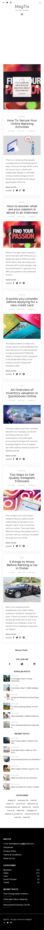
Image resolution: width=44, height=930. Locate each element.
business (22, 116)
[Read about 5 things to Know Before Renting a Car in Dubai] (22, 589)
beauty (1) (11, 800)
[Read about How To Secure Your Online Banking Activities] (22, 145)
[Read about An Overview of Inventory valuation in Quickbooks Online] (22, 414)
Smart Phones (9, 879)
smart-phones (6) (32, 814)
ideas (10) (20, 810)
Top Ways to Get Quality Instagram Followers (22, 478)
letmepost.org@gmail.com (21, 844)
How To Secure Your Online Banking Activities (22, 124)
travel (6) (26, 817)
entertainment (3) (12, 807)
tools (22, 386)
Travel (6, 882)
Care (5, 876)
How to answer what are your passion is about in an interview (22, 209)
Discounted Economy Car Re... (17, 905)
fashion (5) (26, 807)
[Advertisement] (22, 41)
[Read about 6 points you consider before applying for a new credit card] (22, 326)
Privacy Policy (9, 851)
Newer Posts (21, 650)
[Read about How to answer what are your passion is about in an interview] (22, 234)
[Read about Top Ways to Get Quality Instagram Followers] (22, 500)
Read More (22, 94)
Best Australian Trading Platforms (25, 716)
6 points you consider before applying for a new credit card (22, 302)
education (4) (32, 804)
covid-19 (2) (20, 804)
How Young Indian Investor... (16, 894)
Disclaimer (8, 847)
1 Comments (32, 131)
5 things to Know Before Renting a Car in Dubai (22, 565)
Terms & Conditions (12, 855)
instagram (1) (32, 810)
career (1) (10, 804)
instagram (22, 471)
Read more (11, 187)
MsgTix (22, 6)
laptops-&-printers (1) (14, 814)
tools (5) (17, 817)
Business (22, 79)
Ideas (5, 873)
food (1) (36, 807)
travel (22, 558)
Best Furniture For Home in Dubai (25, 787)
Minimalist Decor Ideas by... (15, 899)
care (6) (33, 800)
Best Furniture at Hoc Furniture (24, 778)
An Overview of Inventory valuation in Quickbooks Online (22, 393)
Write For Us (9, 858)
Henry (12, 131)
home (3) (10, 810)
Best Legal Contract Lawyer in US (25, 769)
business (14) (23, 800)
